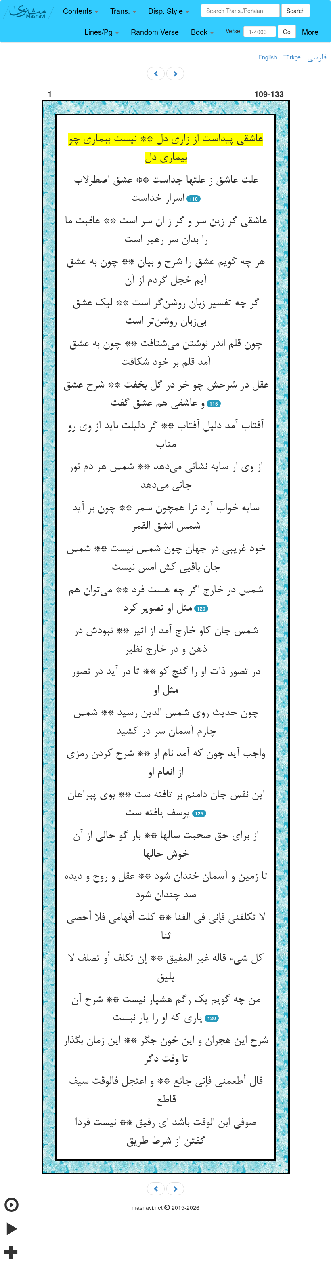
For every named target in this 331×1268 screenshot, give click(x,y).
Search (296, 10)
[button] (80, 10)
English (267, 57)
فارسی (316, 58)
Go (287, 31)
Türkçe (292, 57)
